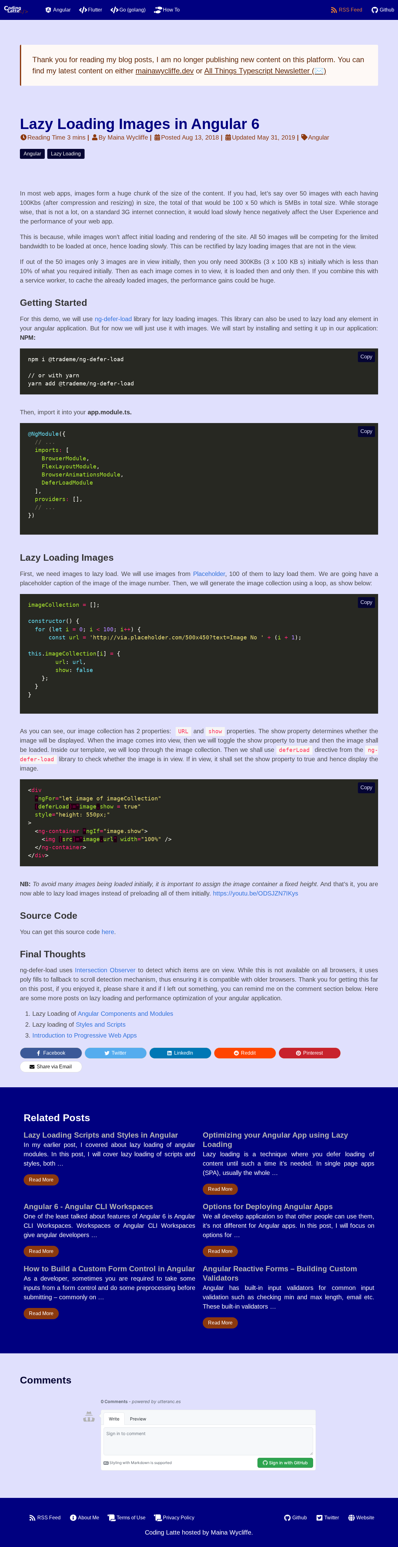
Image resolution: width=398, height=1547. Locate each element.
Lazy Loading (66, 153)
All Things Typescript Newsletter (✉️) (265, 71)
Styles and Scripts (101, 1024)
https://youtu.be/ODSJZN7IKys (255, 893)
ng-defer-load (113, 318)
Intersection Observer (105, 970)
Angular (32, 153)
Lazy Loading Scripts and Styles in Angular (101, 1135)
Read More (41, 1179)
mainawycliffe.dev (165, 71)
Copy (366, 357)
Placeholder (209, 573)
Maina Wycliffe (231, 1532)
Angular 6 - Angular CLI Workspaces (88, 1206)
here (108, 931)
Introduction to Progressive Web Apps (84, 1035)
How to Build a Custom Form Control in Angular (109, 1268)
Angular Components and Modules (125, 1013)
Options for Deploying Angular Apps (268, 1206)
